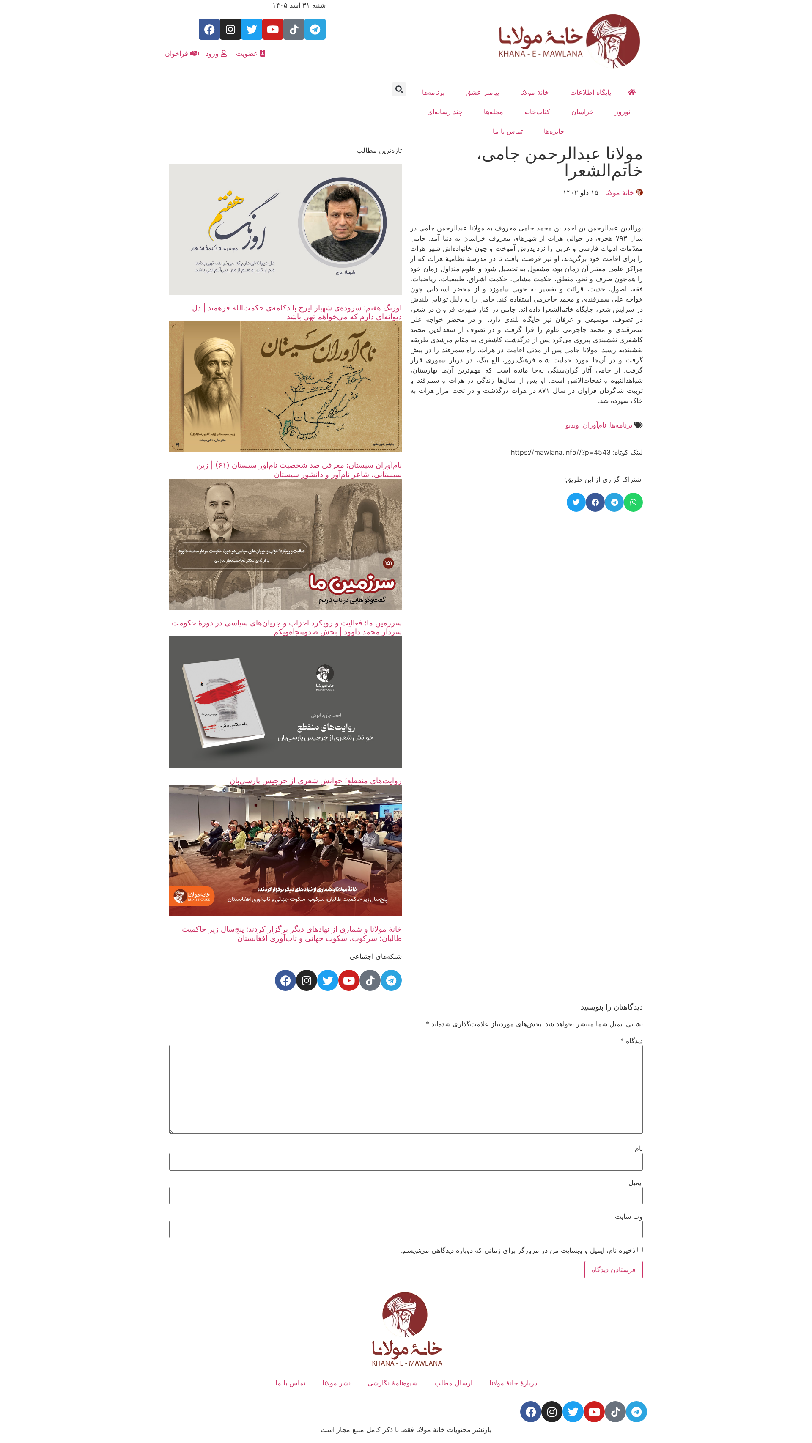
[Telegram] (315, 29)
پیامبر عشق (482, 92)
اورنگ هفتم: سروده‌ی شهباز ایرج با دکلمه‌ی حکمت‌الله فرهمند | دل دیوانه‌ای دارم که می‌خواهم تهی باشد (297, 312)
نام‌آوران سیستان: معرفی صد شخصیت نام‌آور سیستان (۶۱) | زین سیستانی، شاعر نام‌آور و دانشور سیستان (299, 470)
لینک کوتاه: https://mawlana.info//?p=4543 (577, 452)
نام (639, 1148)
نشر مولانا (336, 1383)
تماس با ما (508, 131)
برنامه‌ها (433, 92)
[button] (399, 89)
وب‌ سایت (629, 1216)
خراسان (582, 111)
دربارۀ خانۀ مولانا (513, 1383)
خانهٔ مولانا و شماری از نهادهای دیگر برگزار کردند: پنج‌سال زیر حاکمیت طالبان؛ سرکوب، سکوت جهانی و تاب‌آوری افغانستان (292, 934)
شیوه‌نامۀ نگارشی (392, 1383)
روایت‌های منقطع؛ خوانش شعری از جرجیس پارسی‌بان (316, 780)
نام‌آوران (594, 425)
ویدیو (572, 425)
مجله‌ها (493, 111)
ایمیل (635, 1182)
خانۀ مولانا (534, 92)
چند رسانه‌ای (445, 111)
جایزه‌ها (554, 131)
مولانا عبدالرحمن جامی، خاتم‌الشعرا (559, 162)
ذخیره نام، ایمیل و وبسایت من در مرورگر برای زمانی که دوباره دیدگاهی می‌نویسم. (518, 1250)
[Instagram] (230, 29)
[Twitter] (251, 29)
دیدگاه (631, 1040)
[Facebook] (209, 29)
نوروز (622, 111)
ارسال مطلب (453, 1383)
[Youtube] (272, 29)
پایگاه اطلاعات (590, 92)
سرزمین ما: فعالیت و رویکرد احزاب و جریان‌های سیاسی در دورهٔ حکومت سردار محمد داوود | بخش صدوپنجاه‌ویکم (287, 627)
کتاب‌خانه (537, 111)
